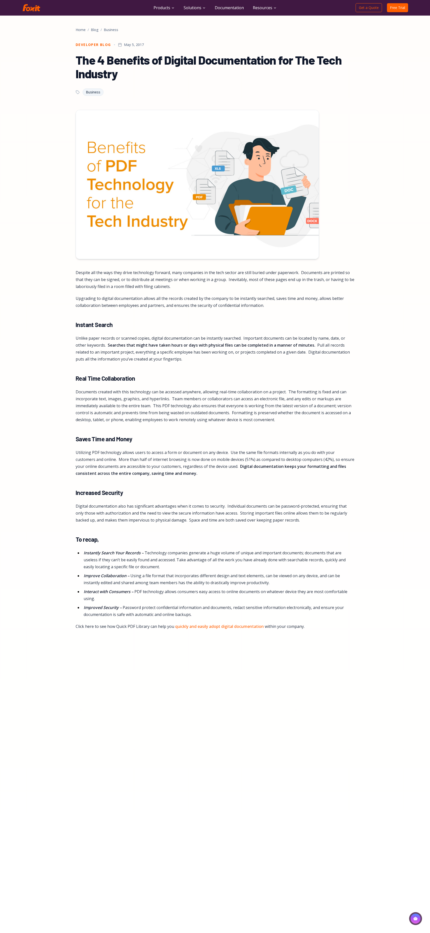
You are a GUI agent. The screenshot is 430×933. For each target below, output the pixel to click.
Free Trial (397, 7)
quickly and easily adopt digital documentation (219, 626)
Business (111, 29)
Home (81, 29)
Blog (95, 29)
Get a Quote (369, 7)
